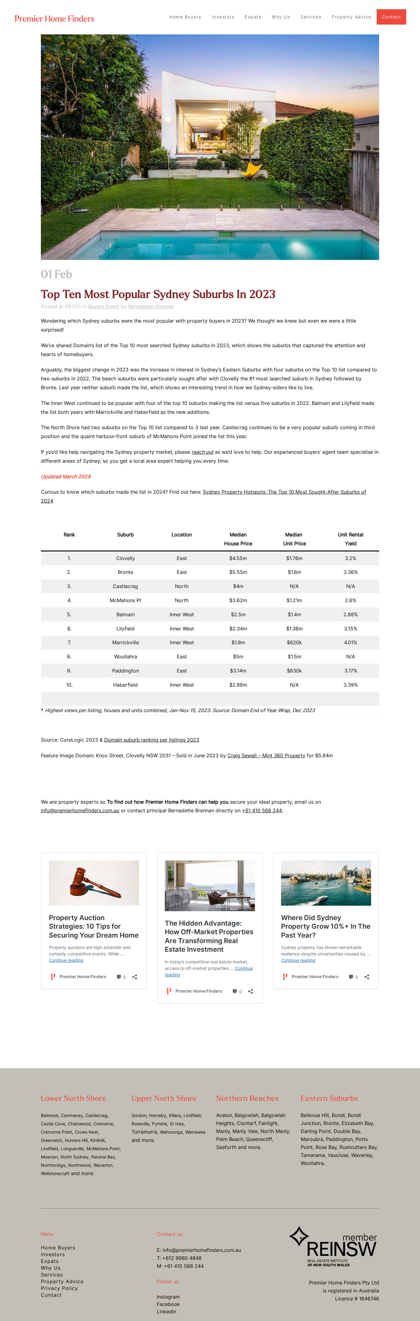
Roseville (140, 1123)
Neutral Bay (103, 1156)
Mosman (49, 1156)
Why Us (51, 1268)
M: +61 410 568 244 (180, 1266)
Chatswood (79, 1123)
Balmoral (49, 1115)
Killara (175, 1115)
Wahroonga (171, 1132)
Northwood (79, 1165)
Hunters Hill (76, 1140)
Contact (51, 1295)
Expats (50, 1261)
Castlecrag (96, 1115)
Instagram (168, 1297)
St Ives (177, 1123)
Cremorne (103, 1123)
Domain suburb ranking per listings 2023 (151, 740)
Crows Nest (86, 1132)
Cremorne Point (56, 1132)
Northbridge (53, 1165)
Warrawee (195, 1132)
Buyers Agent (103, 306)
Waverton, (103, 1165)
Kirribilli (97, 1140)
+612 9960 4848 (182, 1258)
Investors (53, 1254)
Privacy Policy (59, 1288)
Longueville (72, 1148)
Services (52, 1275)
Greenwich (51, 1140)
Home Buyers (58, 1248)
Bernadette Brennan (151, 306)
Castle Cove (53, 1123)
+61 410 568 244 (262, 810)
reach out (202, 452)
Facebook (168, 1304)
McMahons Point (103, 1148)
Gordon (139, 1115)
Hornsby (157, 1115)
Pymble (159, 1123)
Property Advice (62, 1281)
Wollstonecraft (55, 1173)
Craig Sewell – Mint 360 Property (266, 755)
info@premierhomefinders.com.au (80, 810)
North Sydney (75, 1156)
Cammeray (72, 1115)
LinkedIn (166, 1311)
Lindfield (49, 1148)
